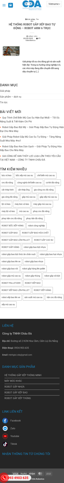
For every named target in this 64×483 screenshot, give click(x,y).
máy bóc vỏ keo (22, 204)
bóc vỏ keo (6, 175)
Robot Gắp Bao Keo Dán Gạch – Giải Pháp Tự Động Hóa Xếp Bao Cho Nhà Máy (31, 148)
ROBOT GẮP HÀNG (10, 247)
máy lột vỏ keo (8, 211)
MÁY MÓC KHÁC (13, 380)
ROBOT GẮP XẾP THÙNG (17, 398)
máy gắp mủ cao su (42, 204)
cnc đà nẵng (7, 182)
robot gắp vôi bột (52, 276)
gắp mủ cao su (28, 197)
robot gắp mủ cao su (11, 276)
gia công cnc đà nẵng (44, 190)
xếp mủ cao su (8, 304)
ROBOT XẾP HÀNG (42, 290)
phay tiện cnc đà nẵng (12, 218)
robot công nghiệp (36, 225)
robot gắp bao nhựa (34, 261)
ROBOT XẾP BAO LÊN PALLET (15, 290)
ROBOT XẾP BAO (33, 283)
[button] (4, 5)
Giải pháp (31, 19)
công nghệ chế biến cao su (29, 182)
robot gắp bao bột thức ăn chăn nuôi (18, 254)
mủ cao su (24, 211)
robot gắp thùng (32, 276)
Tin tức (3, 102)
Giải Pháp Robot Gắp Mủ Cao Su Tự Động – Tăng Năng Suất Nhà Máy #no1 (30, 138)
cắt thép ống (24, 190)
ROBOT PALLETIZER (11, 283)
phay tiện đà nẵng (34, 218)
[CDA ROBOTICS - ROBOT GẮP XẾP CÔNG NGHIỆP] (32, 5)
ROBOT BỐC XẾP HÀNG (13, 225)
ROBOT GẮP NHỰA (14, 386)
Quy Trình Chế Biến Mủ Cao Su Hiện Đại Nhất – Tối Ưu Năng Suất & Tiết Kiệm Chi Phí (29, 119)
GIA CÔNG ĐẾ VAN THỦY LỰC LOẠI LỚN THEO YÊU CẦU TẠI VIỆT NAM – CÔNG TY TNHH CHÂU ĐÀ (30, 158)
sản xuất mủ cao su (33, 297)
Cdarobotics (30, 40)
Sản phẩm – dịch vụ (10, 96)
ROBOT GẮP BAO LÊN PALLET (16, 240)
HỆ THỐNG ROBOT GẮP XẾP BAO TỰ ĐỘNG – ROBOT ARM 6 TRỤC (32, 26)
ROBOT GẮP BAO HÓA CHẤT (35, 233)
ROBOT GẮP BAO (10, 233)
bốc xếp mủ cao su (24, 175)
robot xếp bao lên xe (11, 297)
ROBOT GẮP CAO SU (43, 240)
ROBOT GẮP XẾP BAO (16, 392)
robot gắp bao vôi (10, 268)
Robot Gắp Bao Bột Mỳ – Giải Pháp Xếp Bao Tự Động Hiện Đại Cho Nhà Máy (32, 129)
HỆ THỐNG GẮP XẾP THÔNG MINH (22, 375)
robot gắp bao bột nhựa (35, 247)
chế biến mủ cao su (46, 175)
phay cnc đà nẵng (41, 211)
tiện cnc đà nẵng (54, 297)
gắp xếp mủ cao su (48, 197)
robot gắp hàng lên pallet (33, 268)
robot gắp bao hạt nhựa (51, 254)
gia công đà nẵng (10, 197)
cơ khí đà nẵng (52, 182)
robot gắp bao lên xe (11, 261)
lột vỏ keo (6, 204)
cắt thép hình (8, 190)
